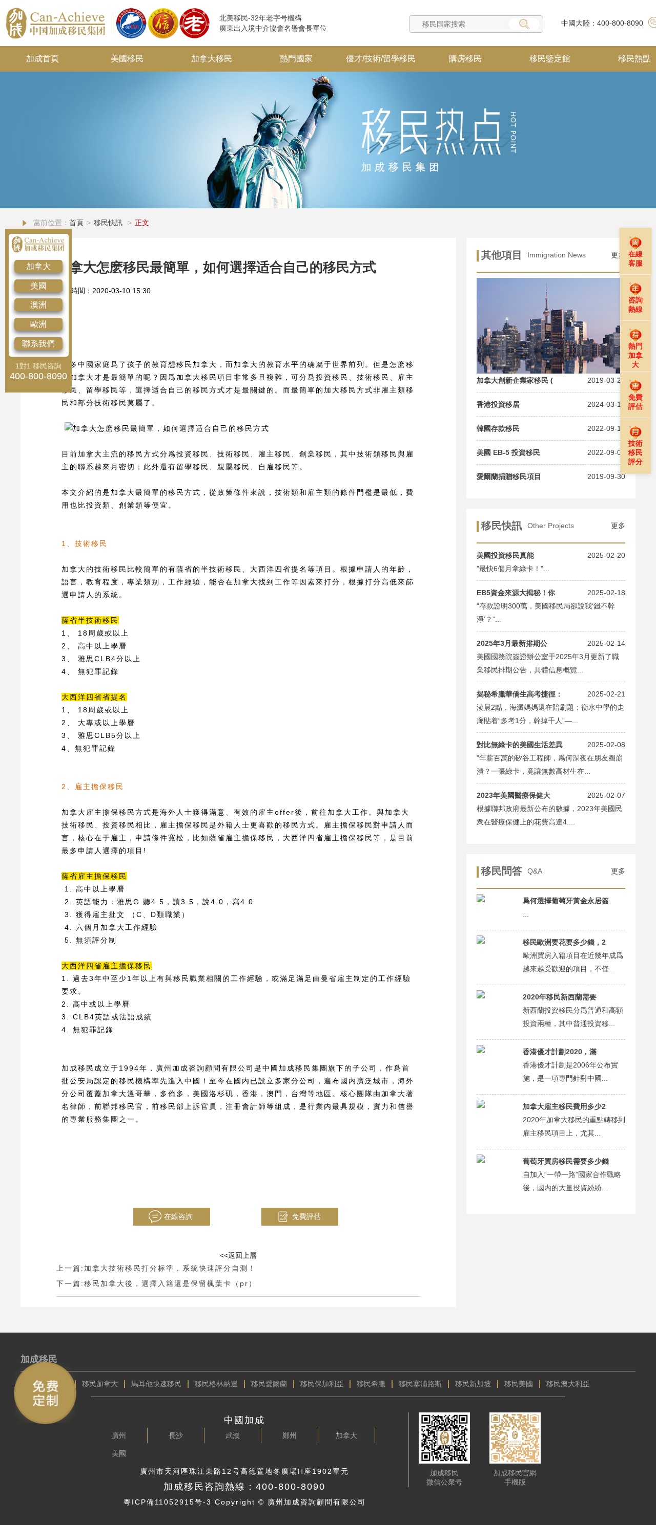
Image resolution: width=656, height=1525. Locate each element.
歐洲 (38, 324)
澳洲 (38, 304)
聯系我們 (38, 343)
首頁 (76, 223)
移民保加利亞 (321, 1384)
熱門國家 (296, 58)
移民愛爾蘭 (269, 1384)
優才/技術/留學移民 (381, 58)
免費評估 (306, 1216)
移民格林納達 (216, 1384)
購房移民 (465, 58)
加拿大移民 (211, 58)
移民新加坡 (473, 1384)
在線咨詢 (178, 1216)
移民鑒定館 (549, 58)
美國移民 (127, 58)
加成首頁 (42, 58)
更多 (618, 525)
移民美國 (518, 1384)
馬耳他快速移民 (156, 1384)
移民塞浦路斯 (420, 1384)
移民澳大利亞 (567, 1384)
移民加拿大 (100, 1384)
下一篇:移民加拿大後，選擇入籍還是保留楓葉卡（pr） (156, 1283)
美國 (38, 285)
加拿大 (38, 266)
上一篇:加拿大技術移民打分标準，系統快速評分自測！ (156, 1268)
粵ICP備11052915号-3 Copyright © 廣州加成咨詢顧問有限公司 (245, 1502)
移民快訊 (109, 223)
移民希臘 (371, 1384)
